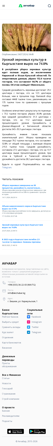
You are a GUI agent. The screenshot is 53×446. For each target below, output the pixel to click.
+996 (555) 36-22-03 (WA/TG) (22, 284)
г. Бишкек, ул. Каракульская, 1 (22, 301)
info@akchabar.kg (16, 293)
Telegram (6, 167)
